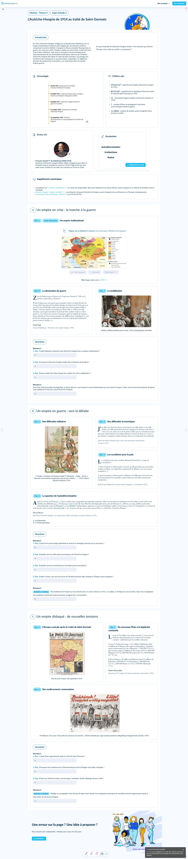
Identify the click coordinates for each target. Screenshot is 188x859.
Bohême (73, 506)
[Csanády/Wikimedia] (61, 149)
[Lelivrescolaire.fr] (66, 104)
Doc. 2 (37, 362)
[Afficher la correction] (147, 341)
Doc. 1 (37, 351)
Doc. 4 (37, 577)
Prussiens (59, 506)
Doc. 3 (37, 373)
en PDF (102, 280)
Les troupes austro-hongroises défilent (50, 194)
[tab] (94, 252)
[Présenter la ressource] (153, 37)
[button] (94, 50)
